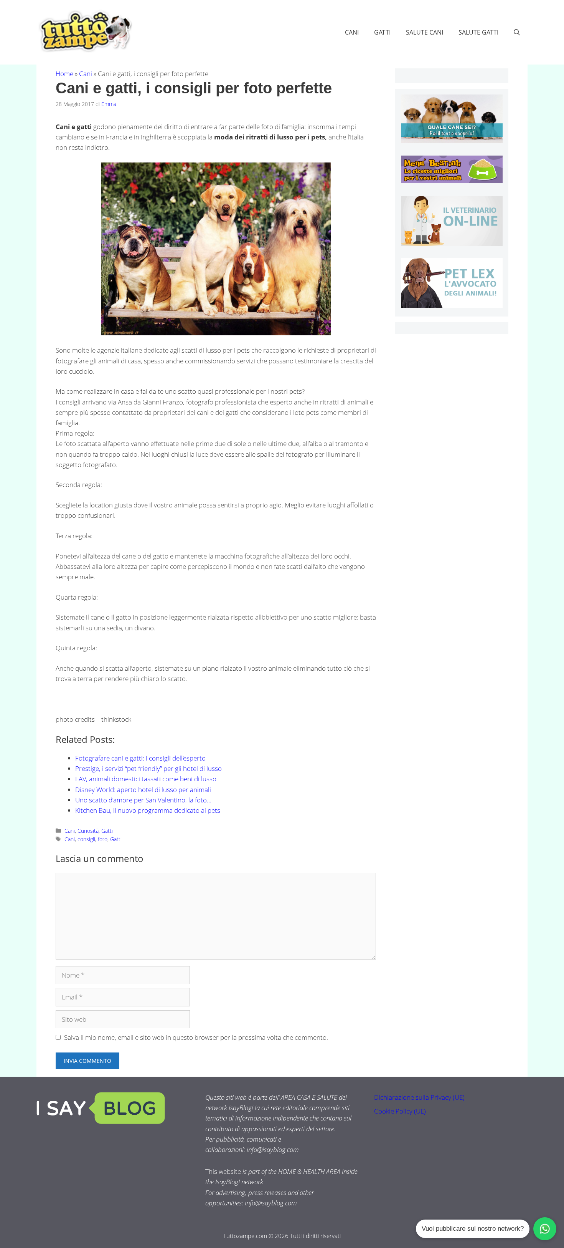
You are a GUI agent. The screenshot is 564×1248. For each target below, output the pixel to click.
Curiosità (88, 830)
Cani (352, 32)
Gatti (382, 32)
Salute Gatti (478, 32)
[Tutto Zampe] (84, 31)
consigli (86, 839)
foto (102, 839)
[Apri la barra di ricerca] (517, 32)
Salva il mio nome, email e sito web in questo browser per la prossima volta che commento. (196, 1037)
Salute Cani (424, 32)
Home (64, 73)
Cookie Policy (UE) (400, 1111)
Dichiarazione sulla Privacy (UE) (419, 1097)
